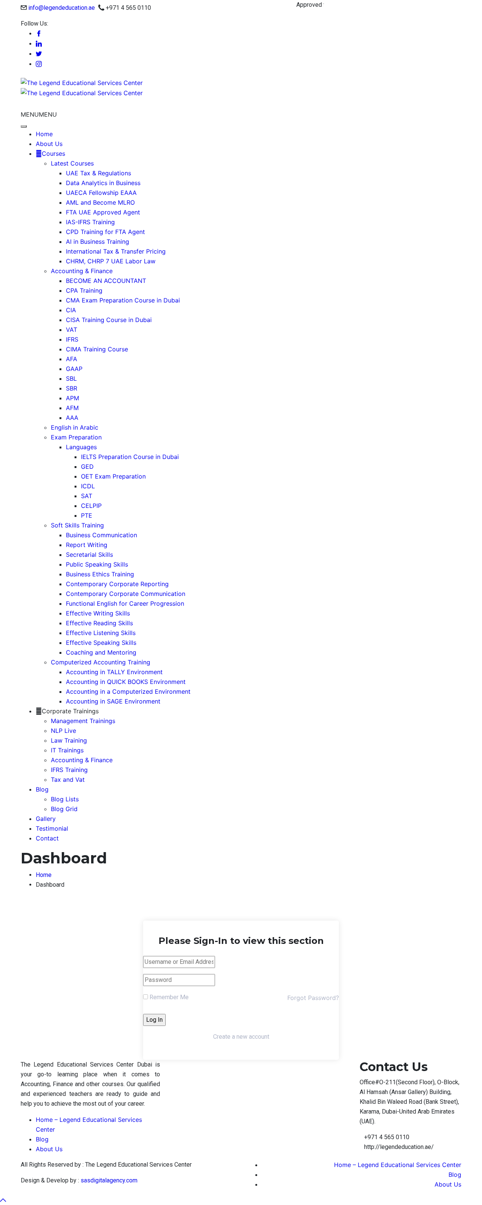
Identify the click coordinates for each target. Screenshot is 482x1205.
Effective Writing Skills (98, 613)
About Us (49, 143)
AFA (71, 359)
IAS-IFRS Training (90, 222)
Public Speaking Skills (97, 564)
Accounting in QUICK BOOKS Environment (126, 681)
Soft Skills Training (77, 525)
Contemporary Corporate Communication (125, 593)
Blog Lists (65, 799)
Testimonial (52, 828)
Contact (47, 838)
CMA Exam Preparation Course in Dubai (123, 300)
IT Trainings (67, 750)
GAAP (74, 368)
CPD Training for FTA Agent (105, 232)
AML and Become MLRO (100, 202)
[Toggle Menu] (24, 126)
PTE (86, 515)
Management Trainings (83, 721)
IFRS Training (69, 769)
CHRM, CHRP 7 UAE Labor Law (111, 261)
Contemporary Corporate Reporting (117, 584)
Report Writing (86, 545)
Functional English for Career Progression (125, 603)
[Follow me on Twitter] (39, 54)
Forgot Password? (313, 997)
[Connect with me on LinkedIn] (39, 43)
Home (44, 134)
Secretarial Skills (89, 554)
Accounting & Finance (82, 271)
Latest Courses (72, 163)
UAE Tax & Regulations (98, 173)
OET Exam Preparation (113, 476)
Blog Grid (64, 809)
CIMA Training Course (97, 349)
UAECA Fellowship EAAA (101, 192)
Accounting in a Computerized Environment (128, 691)
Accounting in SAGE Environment (113, 701)
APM (72, 398)
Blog (42, 789)
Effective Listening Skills (101, 633)
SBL (71, 378)
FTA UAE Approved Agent (103, 212)
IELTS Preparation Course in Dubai (130, 456)
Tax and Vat (68, 779)
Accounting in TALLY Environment (114, 672)
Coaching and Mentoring (101, 652)
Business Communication (101, 535)
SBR (71, 388)
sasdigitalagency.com (109, 1180)
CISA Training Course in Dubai (109, 320)
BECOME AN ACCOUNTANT (106, 280)
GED (87, 466)
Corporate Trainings (70, 711)
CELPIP (91, 505)
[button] (39, 114)
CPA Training (84, 290)
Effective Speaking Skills (101, 642)
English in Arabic (74, 427)
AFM (72, 408)
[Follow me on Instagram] (39, 64)
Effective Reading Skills (99, 623)
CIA (71, 310)
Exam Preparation (76, 437)
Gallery (46, 818)
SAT (86, 496)
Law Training (69, 740)
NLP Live (63, 730)
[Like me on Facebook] (39, 33)
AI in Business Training (97, 241)
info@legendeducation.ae (61, 7)
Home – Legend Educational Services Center (397, 1165)
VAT (71, 329)
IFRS (72, 339)
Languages (81, 447)
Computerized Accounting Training (100, 662)
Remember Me (168, 997)
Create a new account (241, 1036)
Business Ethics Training (100, 574)
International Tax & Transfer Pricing (116, 251)
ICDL (88, 486)
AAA (72, 417)
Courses (53, 153)
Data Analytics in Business (103, 183)
